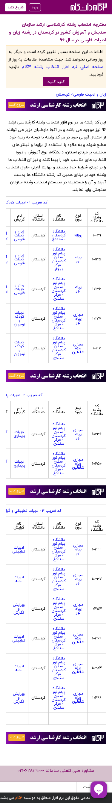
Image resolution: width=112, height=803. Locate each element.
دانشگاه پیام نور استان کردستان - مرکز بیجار (59, 259)
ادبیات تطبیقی (18, 549)
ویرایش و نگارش (19, 608)
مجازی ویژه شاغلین (78, 348)
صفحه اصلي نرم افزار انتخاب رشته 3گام (62, 66)
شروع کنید (15, 7)
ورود (35, 7)
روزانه (78, 235)
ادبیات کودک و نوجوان (19, 318)
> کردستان (64, 94)
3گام (18, 798)
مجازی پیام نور (78, 318)
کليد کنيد (56, 81)
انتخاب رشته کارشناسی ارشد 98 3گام (88, 6)
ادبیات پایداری (19, 433)
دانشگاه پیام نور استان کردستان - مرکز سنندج (59, 289)
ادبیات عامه (19, 579)
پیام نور (78, 259)
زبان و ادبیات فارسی (89, 94)
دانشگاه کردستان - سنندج (59, 235)
